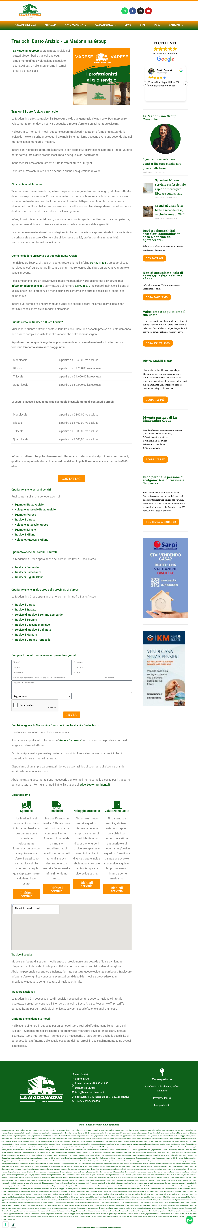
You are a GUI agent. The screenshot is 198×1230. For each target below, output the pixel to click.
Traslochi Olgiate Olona (29, 577)
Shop (143, 25)
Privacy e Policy (162, 1097)
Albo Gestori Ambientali (95, 784)
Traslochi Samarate (27, 567)
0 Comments (159, 172)
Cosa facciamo (74, 25)
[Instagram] (140, 10)
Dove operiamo (162, 1079)
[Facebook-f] (132, 10)
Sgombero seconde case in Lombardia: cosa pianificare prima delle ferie (162, 163)
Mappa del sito (162, 1105)
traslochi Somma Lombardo (45, 614)
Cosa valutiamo (158, 343)
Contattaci (154, 258)
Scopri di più (155, 399)
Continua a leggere (161, 521)
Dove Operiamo (104, 25)
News (128, 25)
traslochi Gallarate (39, 629)
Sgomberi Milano (25, 25)
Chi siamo (50, 25)
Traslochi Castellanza (28, 572)
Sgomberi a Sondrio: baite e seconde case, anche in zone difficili (170, 210)
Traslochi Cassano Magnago (32, 624)
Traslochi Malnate (26, 634)
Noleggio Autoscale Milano (31, 539)
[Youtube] (148, 10)
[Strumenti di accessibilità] (13, 1225)
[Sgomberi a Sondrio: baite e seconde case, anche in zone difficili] (148, 211)
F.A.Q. (157, 25)
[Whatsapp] (124, 10)
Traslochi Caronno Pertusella (33, 639)
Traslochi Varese (25, 604)
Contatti (174, 25)
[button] (185, 83)
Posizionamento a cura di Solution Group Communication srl (99, 1228)
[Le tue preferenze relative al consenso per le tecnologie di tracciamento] (5, 1225)
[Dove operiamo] (162, 1072)
